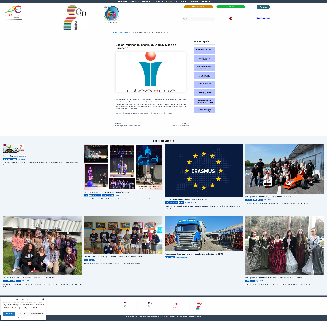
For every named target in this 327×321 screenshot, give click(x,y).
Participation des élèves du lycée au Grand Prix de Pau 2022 (269, 197)
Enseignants (193, 1)
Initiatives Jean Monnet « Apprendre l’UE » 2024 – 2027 (187, 199)
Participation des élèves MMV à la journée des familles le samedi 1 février (275, 278)
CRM (86, 195)
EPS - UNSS (92, 195)
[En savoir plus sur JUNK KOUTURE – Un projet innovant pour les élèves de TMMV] (42, 245)
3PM (166, 202)
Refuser (22, 313)
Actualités (249, 199)
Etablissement (121, 1)
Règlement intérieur (194, 317)
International (173, 202)
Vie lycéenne (157, 1)
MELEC (105, 195)
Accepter (9, 313)
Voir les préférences (36, 313)
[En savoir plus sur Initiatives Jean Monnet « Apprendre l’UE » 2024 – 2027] (204, 170)
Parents (182, 1)
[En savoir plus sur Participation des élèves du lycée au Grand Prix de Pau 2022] (284, 169)
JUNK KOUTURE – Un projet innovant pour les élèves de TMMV (28, 278)
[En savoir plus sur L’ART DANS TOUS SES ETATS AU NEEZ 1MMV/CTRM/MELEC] (123, 167)
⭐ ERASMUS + (170, 1)
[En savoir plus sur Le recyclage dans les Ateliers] (13, 148)
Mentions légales (22, 317)
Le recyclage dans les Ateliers (15, 156)
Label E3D (7, 159)
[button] (43, 299)
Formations (133, 1)
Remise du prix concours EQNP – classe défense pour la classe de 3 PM (113, 257)
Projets (14, 159)
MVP (255, 199)
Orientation (204, 1)
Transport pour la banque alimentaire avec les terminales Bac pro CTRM (194, 254)
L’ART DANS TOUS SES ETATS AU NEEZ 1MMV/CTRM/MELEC (108, 192)
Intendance (145, 1)
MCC (99, 195)
